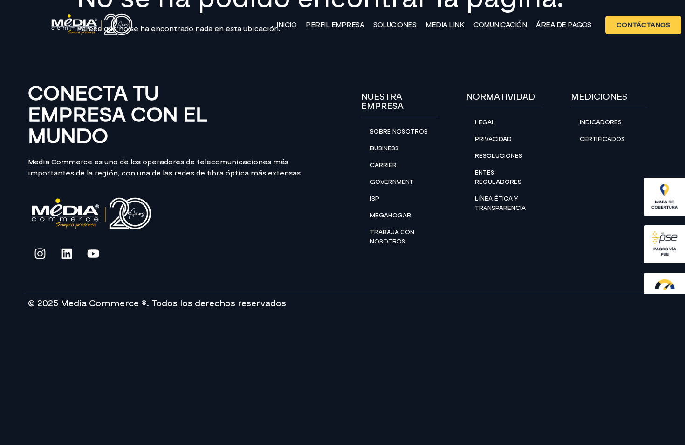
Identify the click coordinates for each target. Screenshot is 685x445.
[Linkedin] (67, 254)
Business (384, 148)
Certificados (602, 139)
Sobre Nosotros (399, 131)
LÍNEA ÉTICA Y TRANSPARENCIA (500, 203)
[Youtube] (93, 254)
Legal (485, 122)
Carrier (383, 165)
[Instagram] (40, 254)
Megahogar (390, 215)
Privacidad (493, 139)
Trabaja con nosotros (392, 237)
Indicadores (601, 122)
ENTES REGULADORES (498, 177)
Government (392, 182)
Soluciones (394, 25)
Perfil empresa (335, 25)
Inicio (286, 25)
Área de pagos (563, 25)
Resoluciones (498, 156)
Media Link (444, 25)
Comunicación (500, 25)
